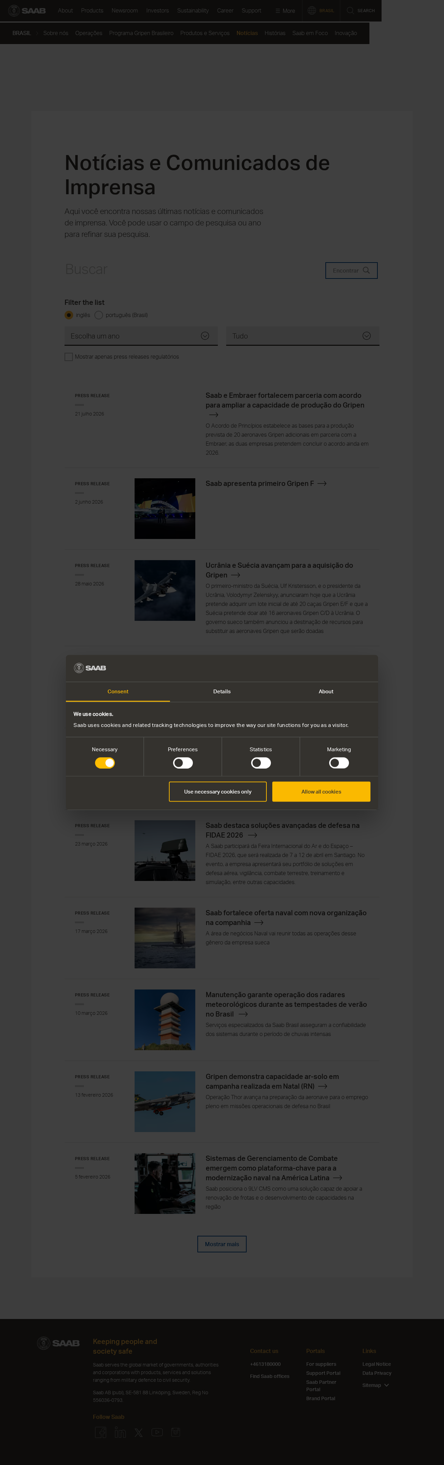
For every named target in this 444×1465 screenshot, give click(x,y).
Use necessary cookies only (217, 791)
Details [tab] (222, 691)
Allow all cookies (321, 791)
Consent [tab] (118, 691)
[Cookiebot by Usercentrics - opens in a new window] (340, 668)
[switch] (183, 763)
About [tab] (326, 691)
